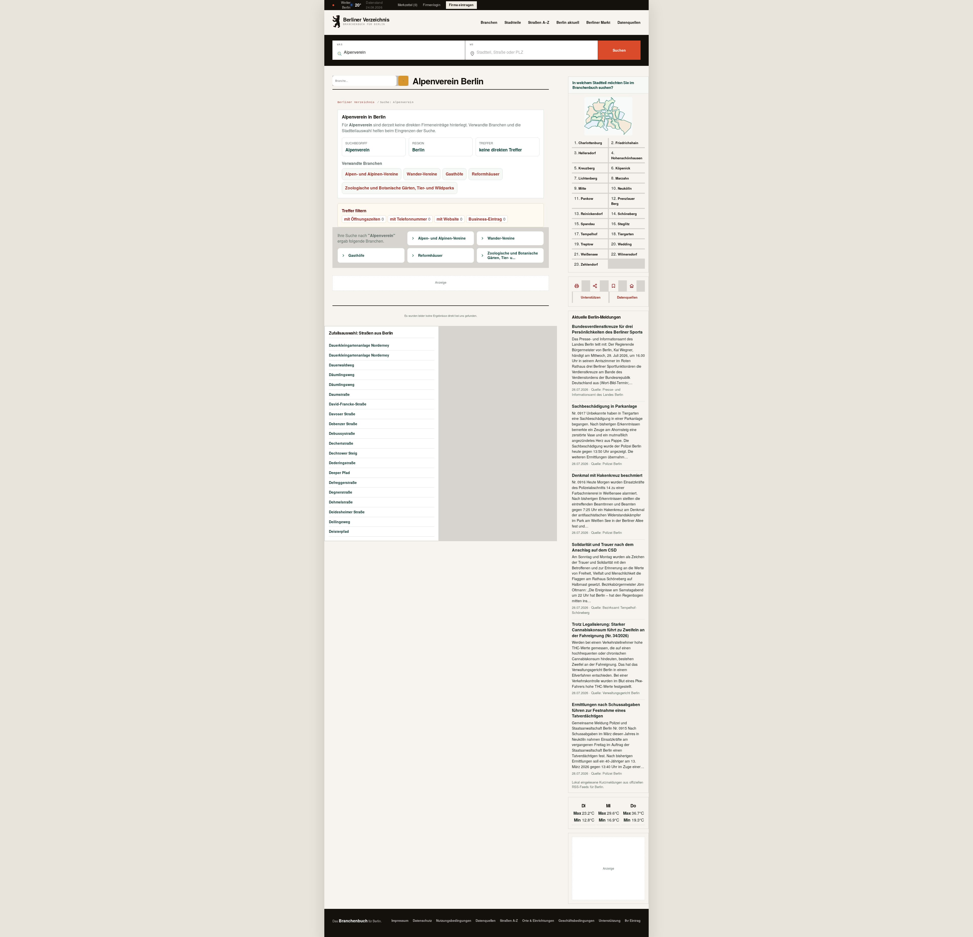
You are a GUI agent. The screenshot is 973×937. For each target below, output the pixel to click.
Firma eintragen (461, 5)
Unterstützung (610, 920)
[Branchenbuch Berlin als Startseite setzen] (632, 285)
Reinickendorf (592, 213)
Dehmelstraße (341, 501)
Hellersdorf (587, 152)
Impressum (399, 920)
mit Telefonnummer (410, 219)
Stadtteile (512, 22)
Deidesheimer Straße (347, 511)
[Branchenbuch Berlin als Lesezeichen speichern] (613, 285)
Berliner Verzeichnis (356, 102)
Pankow (587, 198)
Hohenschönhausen (626, 157)
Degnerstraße (340, 492)
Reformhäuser (485, 174)
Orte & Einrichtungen (538, 920)
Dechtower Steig (343, 453)
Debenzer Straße (343, 423)
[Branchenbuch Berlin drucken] (577, 285)
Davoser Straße (342, 413)
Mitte (582, 188)
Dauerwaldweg (341, 364)
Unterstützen (591, 297)
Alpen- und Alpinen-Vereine (371, 174)
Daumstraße (339, 394)
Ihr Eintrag (633, 920)
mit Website (449, 219)
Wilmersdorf (627, 254)
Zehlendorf (589, 264)
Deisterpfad (339, 531)
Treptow (587, 244)
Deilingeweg (339, 521)
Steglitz (624, 223)
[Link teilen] (595, 285)
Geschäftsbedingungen (576, 920)
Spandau (588, 223)
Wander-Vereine (422, 174)
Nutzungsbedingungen (453, 920)
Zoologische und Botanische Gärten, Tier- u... (513, 255)
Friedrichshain (626, 142)
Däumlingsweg (341, 374)
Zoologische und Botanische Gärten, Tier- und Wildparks (399, 188)
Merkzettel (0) (408, 5)
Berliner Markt (598, 22)
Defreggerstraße (343, 482)
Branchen (489, 22)
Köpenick (622, 168)
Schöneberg (627, 213)
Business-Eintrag (487, 219)
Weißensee (589, 254)
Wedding (625, 244)
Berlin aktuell (567, 22)
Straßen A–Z (538, 22)
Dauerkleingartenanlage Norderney (359, 345)
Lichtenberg (587, 178)
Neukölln (625, 188)
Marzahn (622, 178)
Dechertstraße (341, 443)
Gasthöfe (454, 174)
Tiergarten (626, 233)
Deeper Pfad (339, 472)
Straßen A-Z (509, 920)
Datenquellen (629, 22)
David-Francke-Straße (347, 403)
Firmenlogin (431, 5)
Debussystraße (342, 433)
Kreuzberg (586, 168)
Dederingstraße (342, 462)
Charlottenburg (590, 142)
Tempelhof (589, 233)
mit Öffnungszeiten (364, 219)
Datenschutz (422, 920)
